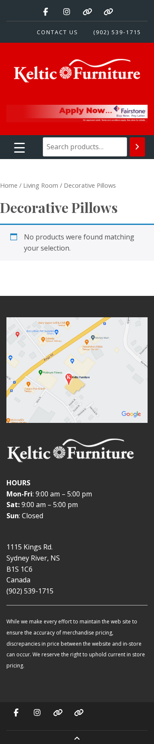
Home (9, 185)
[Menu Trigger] (19, 147)
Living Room (40, 185)
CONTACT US (57, 32)
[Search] (137, 146)
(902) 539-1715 (117, 32)
